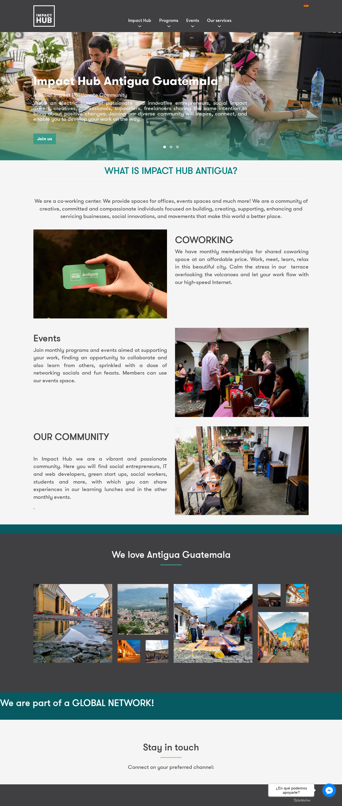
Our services (219, 20)
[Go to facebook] (329, 790)
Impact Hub (139, 20)
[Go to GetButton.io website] (302, 800)
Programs (168, 20)
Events (192, 20)
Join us (44, 139)
